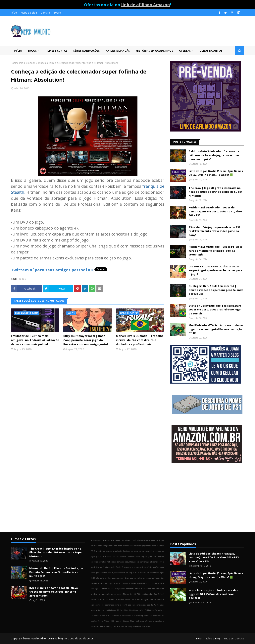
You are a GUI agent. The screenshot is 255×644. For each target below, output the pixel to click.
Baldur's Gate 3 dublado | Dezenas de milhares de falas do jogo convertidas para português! (214, 155)
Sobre (57, 12)
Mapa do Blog (29, 12)
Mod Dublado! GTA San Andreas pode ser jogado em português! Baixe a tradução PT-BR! (216, 329)
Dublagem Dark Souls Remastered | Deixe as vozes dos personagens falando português (216, 289)
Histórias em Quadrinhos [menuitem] (154, 50)
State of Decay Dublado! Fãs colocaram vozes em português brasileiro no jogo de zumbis (215, 309)
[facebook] (219, 12)
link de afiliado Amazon (145, 4)
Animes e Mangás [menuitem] (118, 50)
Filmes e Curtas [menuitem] (56, 50)
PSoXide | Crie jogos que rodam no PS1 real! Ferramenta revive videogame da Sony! (214, 231)
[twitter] (225, 12)
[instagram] (232, 12)
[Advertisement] (207, 498)
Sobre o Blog (213, 638)
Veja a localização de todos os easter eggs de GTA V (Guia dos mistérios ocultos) (213, 594)
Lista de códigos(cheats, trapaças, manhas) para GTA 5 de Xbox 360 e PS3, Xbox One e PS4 (214, 557)
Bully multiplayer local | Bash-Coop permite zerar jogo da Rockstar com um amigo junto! (85, 340)
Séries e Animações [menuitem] (86, 50)
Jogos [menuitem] (32, 50)
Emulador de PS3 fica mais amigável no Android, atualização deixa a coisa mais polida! (35, 340)
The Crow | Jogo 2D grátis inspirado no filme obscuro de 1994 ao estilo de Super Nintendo (215, 191)
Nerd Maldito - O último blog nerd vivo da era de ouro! (62, 638)
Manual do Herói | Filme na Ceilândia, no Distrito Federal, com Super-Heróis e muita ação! (56, 572)
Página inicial (18, 63)
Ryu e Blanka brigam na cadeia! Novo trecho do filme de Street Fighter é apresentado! (53, 591)
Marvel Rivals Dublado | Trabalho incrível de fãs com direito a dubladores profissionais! (140, 340)
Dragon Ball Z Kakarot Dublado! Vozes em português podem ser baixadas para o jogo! (215, 270)
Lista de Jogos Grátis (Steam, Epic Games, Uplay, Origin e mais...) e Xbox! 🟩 (216, 173)
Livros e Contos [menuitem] (211, 50)
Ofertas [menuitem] (185, 50)
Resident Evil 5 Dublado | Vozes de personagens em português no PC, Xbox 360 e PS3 (215, 211)
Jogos (30, 63)
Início (14, 12)
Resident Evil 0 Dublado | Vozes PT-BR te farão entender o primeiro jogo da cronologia (215, 250)
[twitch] (238, 12)
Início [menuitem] (18, 50)
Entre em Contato (234, 638)
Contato (45, 12)
